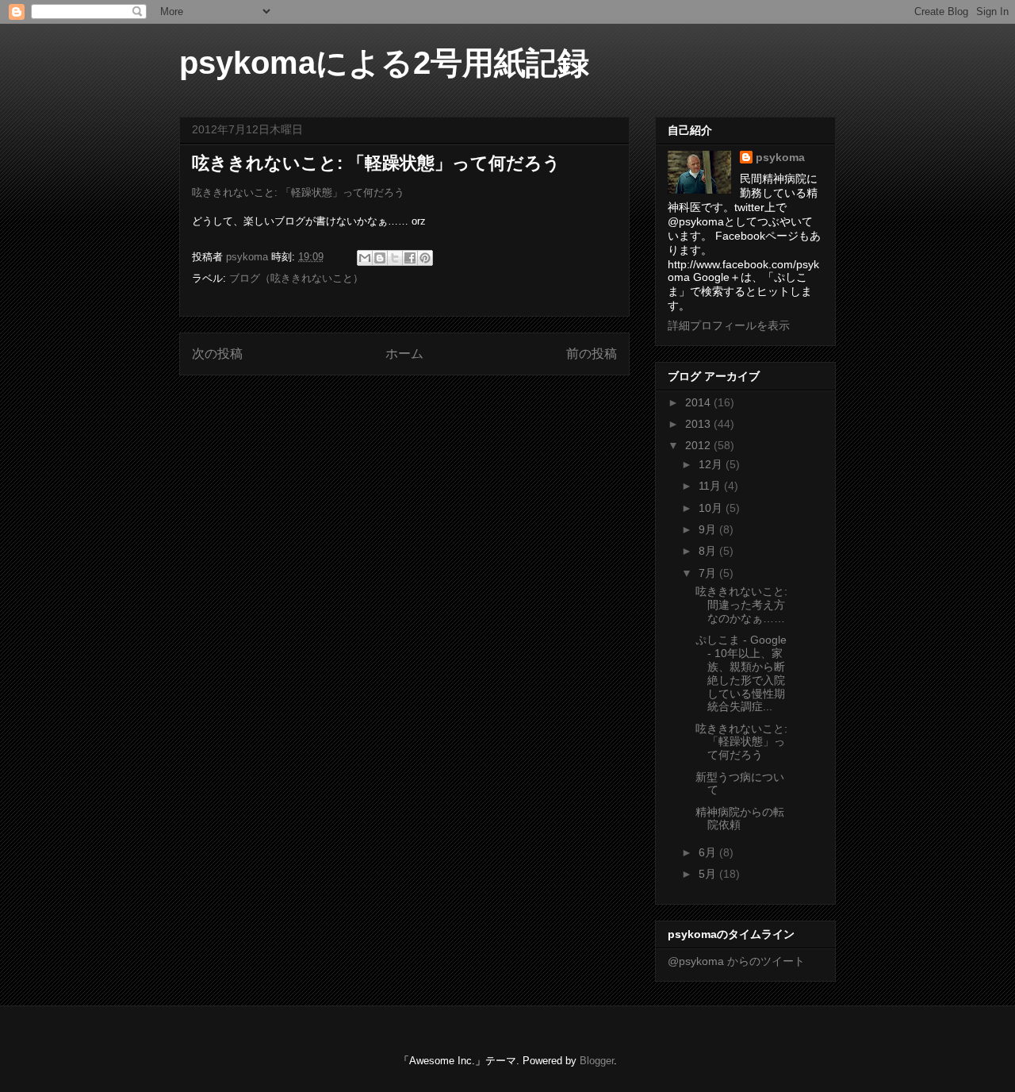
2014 (699, 402)
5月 (709, 873)
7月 (709, 573)
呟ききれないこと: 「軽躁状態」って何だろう (298, 192)
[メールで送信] (365, 258)
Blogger (597, 1061)
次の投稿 (217, 353)
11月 (711, 485)
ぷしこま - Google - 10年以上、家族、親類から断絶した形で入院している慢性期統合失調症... (741, 673)
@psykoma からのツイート (736, 961)
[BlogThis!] (380, 258)
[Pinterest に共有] (425, 258)
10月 (712, 508)
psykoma (780, 157)
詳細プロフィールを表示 (729, 325)
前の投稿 (591, 353)
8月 (709, 550)
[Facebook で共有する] (410, 258)
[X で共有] (395, 258)
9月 (709, 529)
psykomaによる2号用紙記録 (384, 62)
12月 (712, 464)
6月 (709, 852)
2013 (699, 423)
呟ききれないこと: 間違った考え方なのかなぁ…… (741, 605)
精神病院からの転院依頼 (739, 819)
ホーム (404, 353)
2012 (699, 445)
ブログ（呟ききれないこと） (296, 278)
